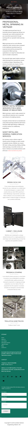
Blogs (2, 345)
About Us (3, 339)
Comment (3, 401)
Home (2, 337)
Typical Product (4, 344)
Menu (15, 2)
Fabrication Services (5, 342)
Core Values (4, 341)
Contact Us (3, 347)
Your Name (3, 392)
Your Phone (4, 397)
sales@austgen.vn (9, 364)
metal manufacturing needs (15, 150)
